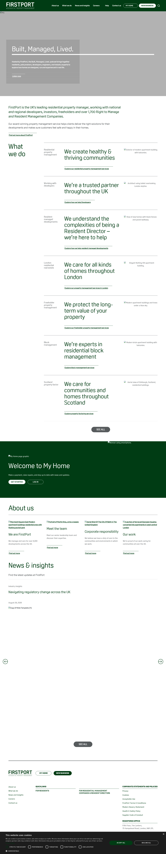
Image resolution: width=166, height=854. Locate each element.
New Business (62, 773)
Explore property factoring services (79, 413)
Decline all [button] (146, 843)
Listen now (16, 76)
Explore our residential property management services (87, 168)
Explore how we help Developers (78, 202)
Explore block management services (79, 367)
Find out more (14, 553)
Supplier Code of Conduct (132, 815)
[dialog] (83, 843)
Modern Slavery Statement (133, 807)
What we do (13, 791)
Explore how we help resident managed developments (86, 248)
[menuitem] (55, 5)
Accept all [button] (121, 843)
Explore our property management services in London (86, 288)
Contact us (12, 803)
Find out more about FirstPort (21, 135)
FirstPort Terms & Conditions (134, 803)
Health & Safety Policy (131, 811)
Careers (11, 799)
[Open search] (159, 5)
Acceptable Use (128, 799)
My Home (43, 773)
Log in (35, 482)
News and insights (15, 795)
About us (12, 787)
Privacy (125, 791)
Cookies (125, 795)
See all (100, 429)
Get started (17, 482)
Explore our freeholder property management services (87, 328)
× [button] (163, 834)
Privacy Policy (10, 843)
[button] (55, 851)
